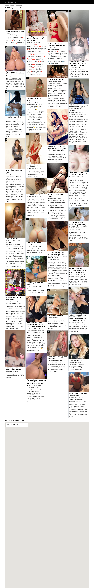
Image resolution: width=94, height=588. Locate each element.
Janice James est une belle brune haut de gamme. (13, 240)
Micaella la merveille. (13, 117)
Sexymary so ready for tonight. (35, 283)
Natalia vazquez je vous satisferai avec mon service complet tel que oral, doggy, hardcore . (77, 317)
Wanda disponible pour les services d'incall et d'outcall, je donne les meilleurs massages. (36, 382)
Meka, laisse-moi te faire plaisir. (15, 32)
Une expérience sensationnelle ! (32, 166)
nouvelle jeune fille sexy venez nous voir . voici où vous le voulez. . (36, 38)
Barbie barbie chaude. (56, 316)
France (12, 5)
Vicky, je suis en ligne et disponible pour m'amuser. (15, 73)
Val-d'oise (18, 5)
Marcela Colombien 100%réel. (34, 243)
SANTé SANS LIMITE (10, 2)
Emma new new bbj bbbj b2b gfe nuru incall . (78, 173)
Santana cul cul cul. (34, 195)
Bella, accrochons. (76, 360)
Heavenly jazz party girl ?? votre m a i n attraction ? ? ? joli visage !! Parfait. (57, 148)
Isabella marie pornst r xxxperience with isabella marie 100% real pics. (78, 63)
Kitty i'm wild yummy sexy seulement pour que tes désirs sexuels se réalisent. (78, 107)
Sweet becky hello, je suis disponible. (57, 358)
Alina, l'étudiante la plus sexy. (14, 171)
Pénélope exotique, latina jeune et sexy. (78, 394)
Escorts (7, 5)
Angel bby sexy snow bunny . (56, 195)
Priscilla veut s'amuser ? (56, 79)
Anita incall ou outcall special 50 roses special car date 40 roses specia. (36, 324)
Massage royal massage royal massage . (14, 298)
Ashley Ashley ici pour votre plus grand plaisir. (77, 269)
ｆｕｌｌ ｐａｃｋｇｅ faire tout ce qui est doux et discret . (57, 45)
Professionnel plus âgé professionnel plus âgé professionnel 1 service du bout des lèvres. (57, 255)
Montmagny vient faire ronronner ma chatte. (14, 369)
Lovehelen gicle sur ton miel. (35, 99)
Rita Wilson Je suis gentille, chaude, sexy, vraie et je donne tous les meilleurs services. (78, 225)
